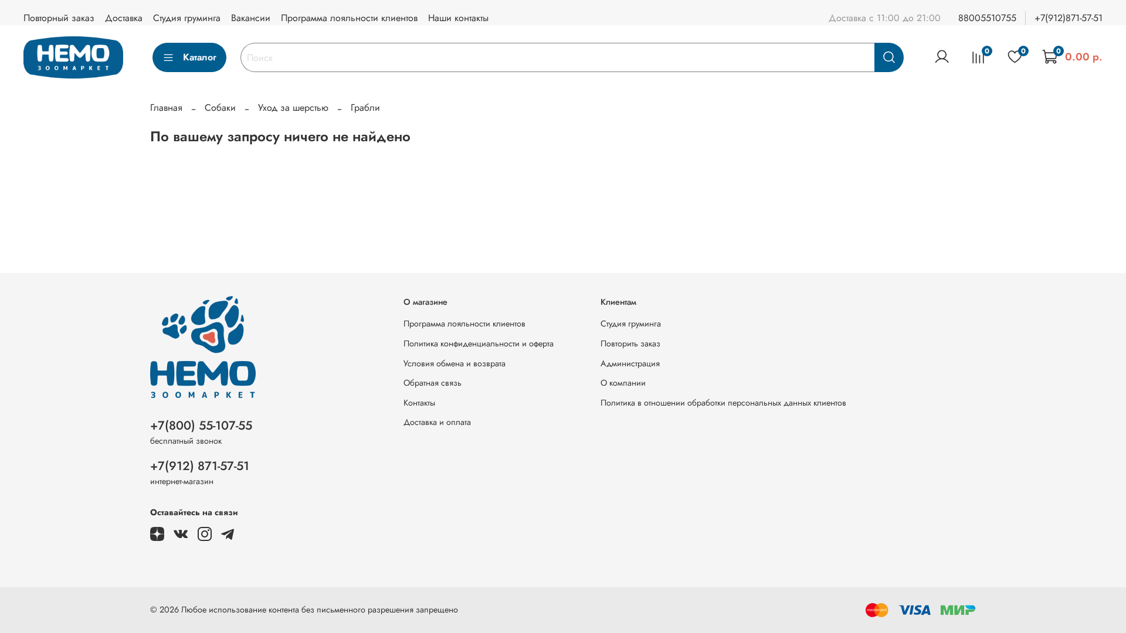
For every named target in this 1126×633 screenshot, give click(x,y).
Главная (166, 107)
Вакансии (250, 18)
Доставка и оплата (437, 422)
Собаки (220, 107)
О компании (623, 383)
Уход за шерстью (293, 107)
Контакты (419, 403)
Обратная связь (432, 383)
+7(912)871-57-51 (1069, 18)
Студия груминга (187, 18)
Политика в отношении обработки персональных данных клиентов (723, 403)
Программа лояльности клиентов (349, 18)
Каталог (199, 57)
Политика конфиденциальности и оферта (478, 343)
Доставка (124, 18)
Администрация (630, 363)
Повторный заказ (58, 18)
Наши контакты (458, 18)
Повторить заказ (630, 343)
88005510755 (987, 18)
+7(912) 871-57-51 (199, 466)
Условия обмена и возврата (454, 363)
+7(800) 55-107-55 (201, 425)
